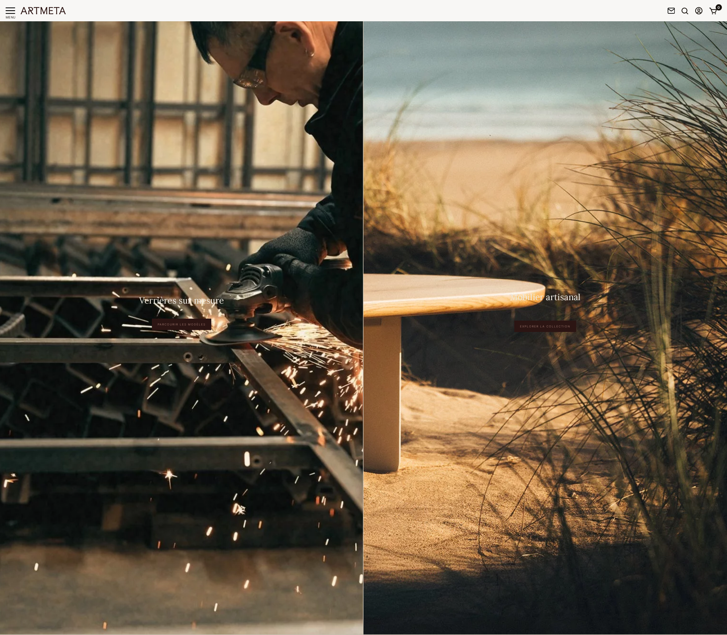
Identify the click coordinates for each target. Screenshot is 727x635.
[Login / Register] (699, 10)
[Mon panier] (713, 10)
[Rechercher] (685, 10)
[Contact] (671, 10)
